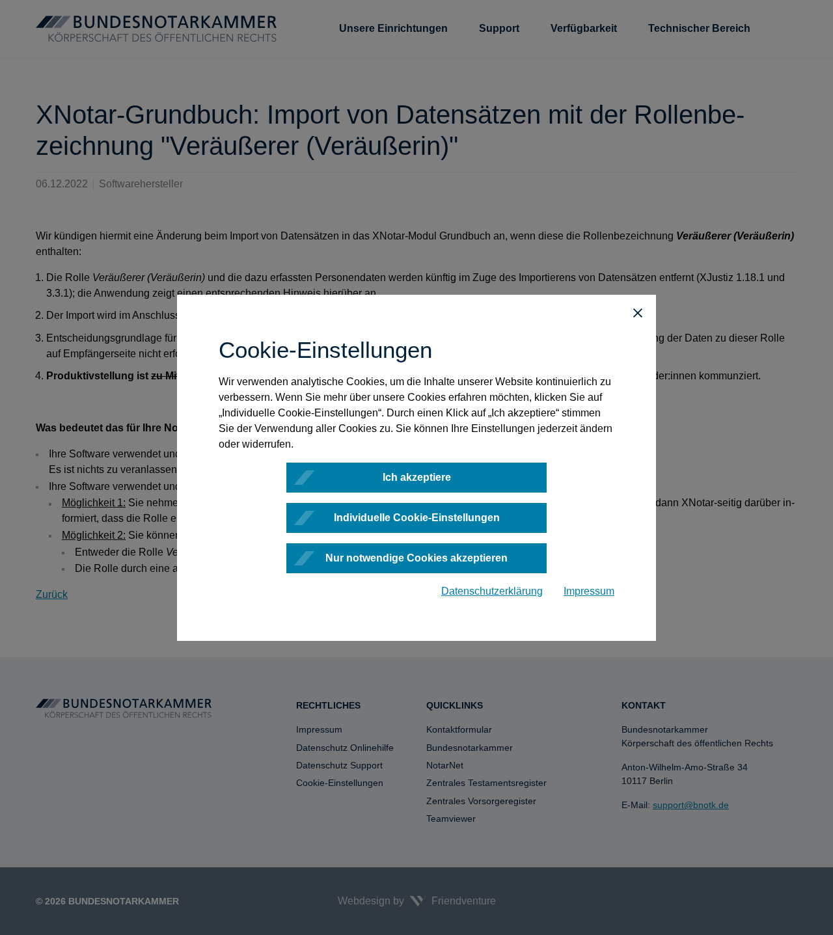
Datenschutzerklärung (492, 591)
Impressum (589, 591)
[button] (638, 313)
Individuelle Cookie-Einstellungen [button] (417, 517)
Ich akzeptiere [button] (417, 477)
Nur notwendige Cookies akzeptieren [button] (416, 557)
